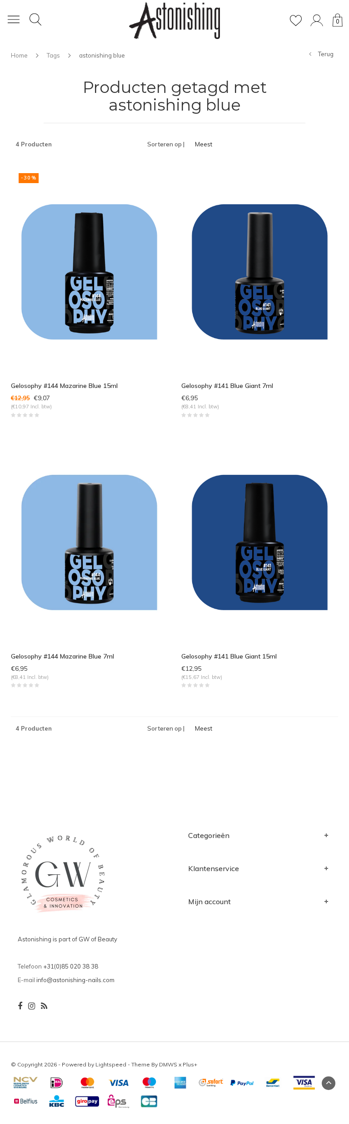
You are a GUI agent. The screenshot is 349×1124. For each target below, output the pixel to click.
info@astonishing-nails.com (75, 980)
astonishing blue (102, 55)
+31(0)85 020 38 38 (70, 966)
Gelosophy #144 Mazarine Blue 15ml (64, 386)
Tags (53, 55)
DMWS (168, 1064)
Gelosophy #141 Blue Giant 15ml (229, 656)
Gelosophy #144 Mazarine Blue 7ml (62, 656)
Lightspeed (110, 1064)
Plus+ (190, 1064)
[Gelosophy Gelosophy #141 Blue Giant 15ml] (259, 541)
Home (19, 55)
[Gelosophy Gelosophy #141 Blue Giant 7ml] (259, 271)
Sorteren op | (165, 144)
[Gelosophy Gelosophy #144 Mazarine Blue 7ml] (89, 541)
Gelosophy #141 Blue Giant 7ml (227, 386)
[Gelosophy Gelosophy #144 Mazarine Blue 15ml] (89, 271)
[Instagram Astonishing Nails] (31, 1006)
